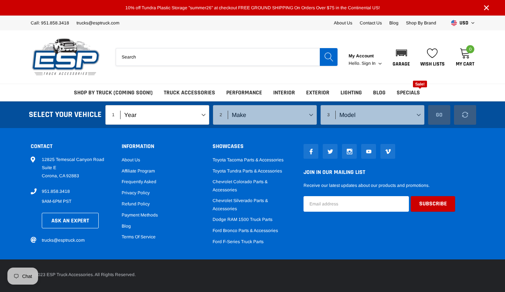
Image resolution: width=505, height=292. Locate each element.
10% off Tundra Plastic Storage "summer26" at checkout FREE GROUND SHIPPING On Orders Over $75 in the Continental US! (252, 7)
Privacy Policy (136, 192)
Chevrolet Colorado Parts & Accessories (240, 185)
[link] (311, 151)
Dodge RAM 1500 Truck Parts (242, 219)
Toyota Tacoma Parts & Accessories (248, 159)
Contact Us (371, 23)
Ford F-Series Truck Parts (238, 241)
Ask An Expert (70, 221)
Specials (408, 93)
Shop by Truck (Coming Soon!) (113, 93)
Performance (244, 93)
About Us (343, 23)
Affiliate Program (138, 171)
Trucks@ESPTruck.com (98, 23)
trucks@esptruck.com (63, 240)
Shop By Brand (421, 23)
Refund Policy (136, 204)
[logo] (66, 57)
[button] (401, 57)
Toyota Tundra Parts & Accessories (247, 171)
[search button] (329, 57)
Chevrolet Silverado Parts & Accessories (240, 204)
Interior (284, 93)
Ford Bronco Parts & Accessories (245, 230)
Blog (394, 23)
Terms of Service (139, 236)
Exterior (317, 93)
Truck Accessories (189, 93)
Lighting (351, 93)
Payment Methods (140, 215)
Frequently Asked (139, 181)
